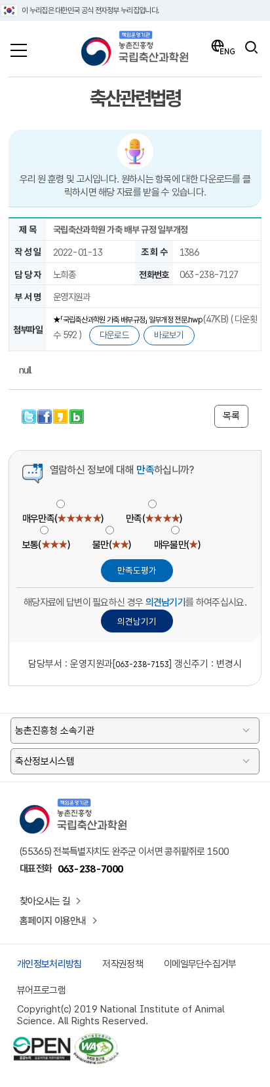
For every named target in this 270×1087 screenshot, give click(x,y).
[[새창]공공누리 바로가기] (42, 1039)
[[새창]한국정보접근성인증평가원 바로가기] (95, 1039)
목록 (231, 416)
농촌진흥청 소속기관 (54, 730)
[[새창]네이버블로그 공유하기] (76, 415)
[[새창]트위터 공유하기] (29, 415)
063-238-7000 (90, 869)
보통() (45, 545)
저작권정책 (122, 964)
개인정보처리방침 (49, 964)
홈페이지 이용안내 (53, 921)
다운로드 (114, 335)
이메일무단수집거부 (200, 964)
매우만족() (62, 519)
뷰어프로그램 (41, 990)
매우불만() (177, 545)
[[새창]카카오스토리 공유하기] (61, 415)
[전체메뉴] (18, 47)
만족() (154, 519)
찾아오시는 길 (45, 901)
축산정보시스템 (45, 761)
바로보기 (168, 335)
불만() (111, 545)
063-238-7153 (142, 664)
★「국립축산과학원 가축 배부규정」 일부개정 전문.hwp (128, 319)
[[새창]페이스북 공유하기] (45, 415)
